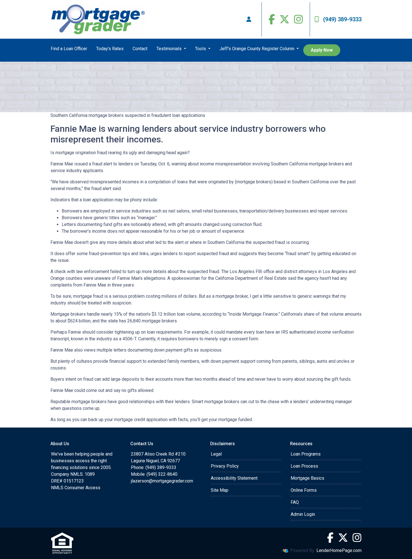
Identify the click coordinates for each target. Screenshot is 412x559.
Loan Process (304, 466)
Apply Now (322, 50)
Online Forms (304, 490)
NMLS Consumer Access (75, 487)
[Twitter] (284, 19)
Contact (140, 48)
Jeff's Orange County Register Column (257, 48)
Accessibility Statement (234, 478)
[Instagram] (298, 19)
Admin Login (303, 514)
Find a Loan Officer (69, 48)
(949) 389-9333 (342, 19)
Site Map (219, 490)
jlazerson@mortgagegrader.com (162, 481)
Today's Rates (110, 48)
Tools (201, 48)
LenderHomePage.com (339, 550)
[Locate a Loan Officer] (248, 19)
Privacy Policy (225, 466)
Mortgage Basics (307, 478)
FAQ (295, 502)
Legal (216, 454)
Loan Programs (306, 454)
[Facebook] (272, 19)
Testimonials (169, 48)
